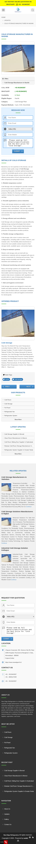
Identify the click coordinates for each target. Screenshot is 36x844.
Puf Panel (7, 407)
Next (28, 386)
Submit (17, 151)
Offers (6, 78)
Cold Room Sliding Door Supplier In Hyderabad (18, 442)
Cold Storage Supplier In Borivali (14, 434)
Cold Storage (6, 343)
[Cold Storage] (18, 323)
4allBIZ (26, 838)
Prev (7, 386)
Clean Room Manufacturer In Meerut (15, 438)
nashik (7, 379)
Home (3, 17)
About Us (7, 809)
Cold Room (7, 400)
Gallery (6, 819)
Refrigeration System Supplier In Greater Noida (18, 450)
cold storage (18, 379)
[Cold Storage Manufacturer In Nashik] (18, 58)
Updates (7, 20)
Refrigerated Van (9, 411)
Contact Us (7, 824)
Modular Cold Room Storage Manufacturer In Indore (19, 446)
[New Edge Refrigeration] (18, 10)
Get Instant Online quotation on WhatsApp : (18, 3)
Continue (28, 506)
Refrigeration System (10, 415)
